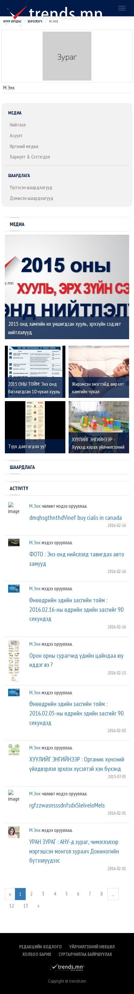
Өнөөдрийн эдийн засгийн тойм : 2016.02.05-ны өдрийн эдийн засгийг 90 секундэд (76, 713)
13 (25, 905)
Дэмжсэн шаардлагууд (31, 198)
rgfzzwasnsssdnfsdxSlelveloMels (67, 805)
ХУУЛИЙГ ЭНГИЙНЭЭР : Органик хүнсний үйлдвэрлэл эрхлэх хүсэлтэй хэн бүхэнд (76, 764)
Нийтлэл (18, 124)
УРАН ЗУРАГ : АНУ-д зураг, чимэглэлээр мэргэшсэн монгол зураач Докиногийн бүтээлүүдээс (74, 851)
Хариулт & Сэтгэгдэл (30, 156)
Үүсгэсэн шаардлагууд (31, 187)
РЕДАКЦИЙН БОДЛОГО (40, 947)
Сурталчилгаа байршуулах (85, 954)
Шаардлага (19, 175)
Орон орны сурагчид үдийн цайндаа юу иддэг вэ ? (76, 660)
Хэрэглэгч (35, 21)
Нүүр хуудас (12, 21)
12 (11, 905)
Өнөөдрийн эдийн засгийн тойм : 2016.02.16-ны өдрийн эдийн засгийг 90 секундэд (76, 609)
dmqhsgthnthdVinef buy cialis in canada (75, 517)
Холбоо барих (36, 954)
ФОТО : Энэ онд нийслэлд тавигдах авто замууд (76, 559)
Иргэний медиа (24, 146)
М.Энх (35, 506)
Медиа (14, 113)
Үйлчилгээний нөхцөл (92, 947)
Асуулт (16, 135)
